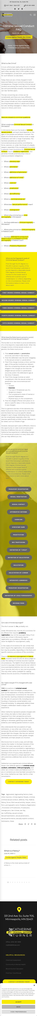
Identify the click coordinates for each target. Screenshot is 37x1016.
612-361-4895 (30, 5)
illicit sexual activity (18, 802)
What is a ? (15, 199)
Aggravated (10, 794)
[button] (34, 985)
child (3, 797)
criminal (32, 797)
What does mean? (18, 204)
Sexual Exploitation (8, 816)
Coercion (9, 797)
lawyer (28, 802)
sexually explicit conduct (25, 818)
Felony (3, 802)
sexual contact (17, 813)
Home (10, 45)
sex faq (22, 810)
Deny (18, 1007)
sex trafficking (6, 813)
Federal (31, 800)
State (12, 821)
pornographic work (12, 805)
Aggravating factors (21, 794)
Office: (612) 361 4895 (13, 942)
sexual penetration (22, 816)
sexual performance (8, 818)
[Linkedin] (31, 824)
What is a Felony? (12, 851)
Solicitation (5, 821)
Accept (19, 1002)
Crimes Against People (14, 37)
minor (33, 802)
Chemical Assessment (13, 960)
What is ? (12, 161)
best (30, 794)
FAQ (26, 800)
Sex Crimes (27, 37)
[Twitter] (28, 824)
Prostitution (25, 808)
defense (21, 800)
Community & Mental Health (16, 964)
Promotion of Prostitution (11, 808)
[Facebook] (25, 824)
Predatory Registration (28, 805)
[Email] (34, 824)
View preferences (18, 1012)
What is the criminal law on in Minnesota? (14, 216)
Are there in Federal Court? (14, 238)
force (8, 802)
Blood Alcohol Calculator (14, 969)
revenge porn (6, 810)
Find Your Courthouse (13, 973)
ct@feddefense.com (13, 945)
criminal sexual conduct (9, 800)
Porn (3, 805)
